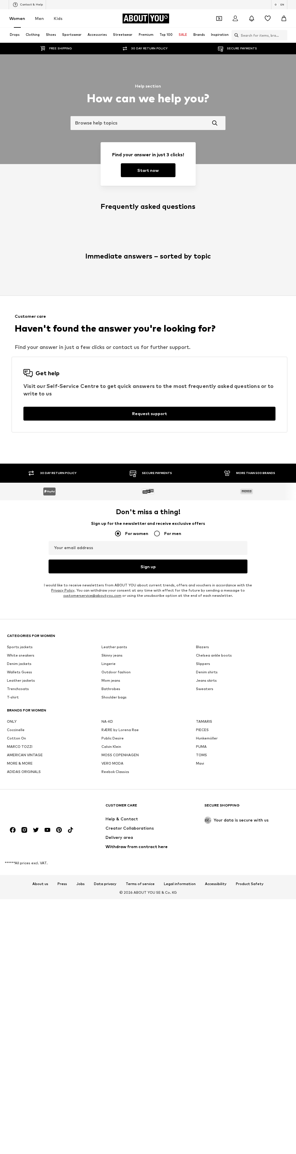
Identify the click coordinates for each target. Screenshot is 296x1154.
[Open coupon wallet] (219, 18)
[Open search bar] (235, 35)
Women (17, 18)
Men (39, 18)
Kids (58, 18)
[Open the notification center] (251, 18)
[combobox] (148, 123)
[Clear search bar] (283, 35)
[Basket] (283, 18)
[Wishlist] (267, 18)
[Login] (235, 18)
